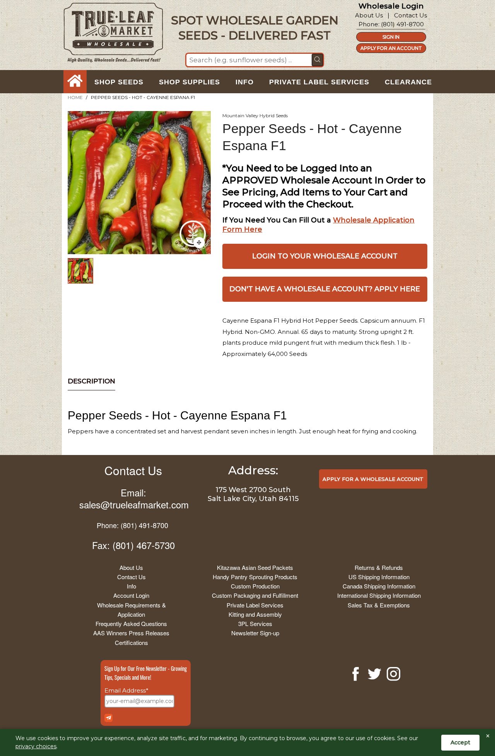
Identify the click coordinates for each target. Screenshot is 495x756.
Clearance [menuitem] (408, 82)
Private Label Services (255, 605)
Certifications (131, 642)
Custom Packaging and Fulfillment (255, 595)
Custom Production (255, 586)
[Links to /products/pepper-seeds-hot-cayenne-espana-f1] (199, 242)
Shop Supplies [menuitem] (189, 82)
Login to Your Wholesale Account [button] (325, 256)
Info (131, 586)
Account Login (131, 595)
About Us (369, 15)
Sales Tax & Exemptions (379, 605)
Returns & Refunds (379, 567)
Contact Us (410, 15)
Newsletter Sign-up (255, 633)
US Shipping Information (379, 577)
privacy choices (35, 746)
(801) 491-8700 (402, 24)
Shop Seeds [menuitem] (118, 82)
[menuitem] (75, 82)
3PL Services (255, 623)
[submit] (317, 60)
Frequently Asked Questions (131, 623)
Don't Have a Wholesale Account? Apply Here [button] (324, 289)
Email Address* (126, 690)
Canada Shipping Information (379, 586)
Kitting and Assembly (255, 614)
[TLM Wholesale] (108, 35)
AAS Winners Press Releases (131, 633)
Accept (460, 742)
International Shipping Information (379, 595)
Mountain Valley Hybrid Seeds (255, 115)
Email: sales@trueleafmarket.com (134, 498)
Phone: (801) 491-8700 (132, 525)
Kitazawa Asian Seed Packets (255, 567)
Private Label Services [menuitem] (319, 82)
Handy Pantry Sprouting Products (255, 577)
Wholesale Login (391, 6)
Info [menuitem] (245, 82)
